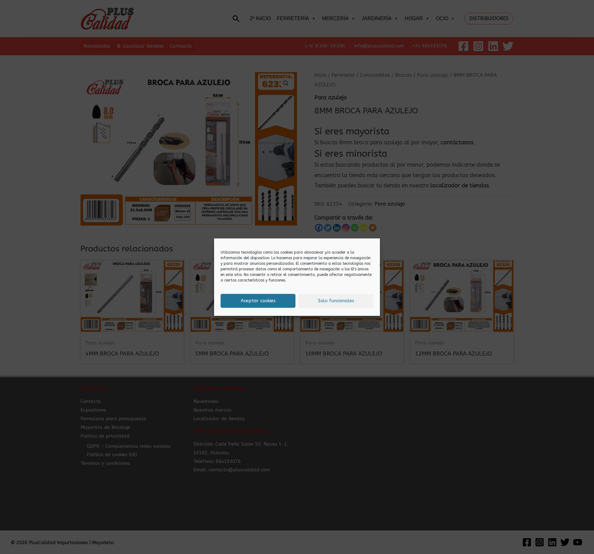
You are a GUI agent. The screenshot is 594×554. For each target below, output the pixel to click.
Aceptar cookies (258, 300)
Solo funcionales (336, 300)
